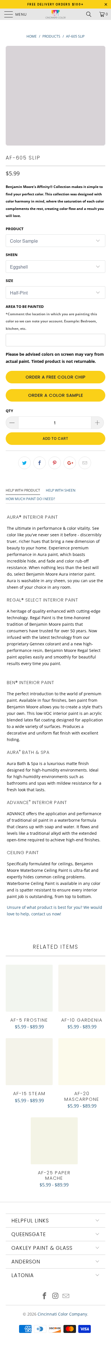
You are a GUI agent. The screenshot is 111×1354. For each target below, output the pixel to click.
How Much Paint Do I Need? (30, 498)
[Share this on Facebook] (39, 463)
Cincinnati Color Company (62, 1314)
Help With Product (23, 490)
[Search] (91, 14)
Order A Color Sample (55, 395)
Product (15, 228)
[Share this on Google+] (69, 463)
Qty (9, 410)
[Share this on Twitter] (24, 463)
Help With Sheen (60, 490)
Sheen (12, 254)
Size (9, 280)
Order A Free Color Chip (56, 377)
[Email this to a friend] (85, 463)
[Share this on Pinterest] (54, 463)
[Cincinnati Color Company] (55, 14)
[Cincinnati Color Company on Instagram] (55, 1296)
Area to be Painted (51, 317)
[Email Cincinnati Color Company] (66, 1296)
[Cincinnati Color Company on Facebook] (44, 1296)
